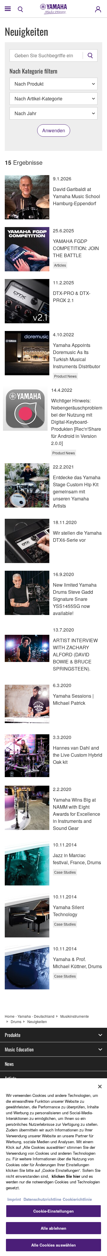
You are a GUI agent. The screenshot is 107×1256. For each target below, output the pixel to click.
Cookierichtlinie (77, 1199)
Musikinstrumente (74, 1016)
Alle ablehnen (54, 1228)
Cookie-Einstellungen (53, 1211)
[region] (53, 1167)
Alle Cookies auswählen (53, 1245)
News (9, 1063)
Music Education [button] (19, 1049)
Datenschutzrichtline (42, 1199)
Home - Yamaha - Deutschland (29, 1016)
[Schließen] (99, 1086)
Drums (16, 1021)
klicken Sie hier (66, 1176)
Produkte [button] (13, 1034)
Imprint (14, 1199)
